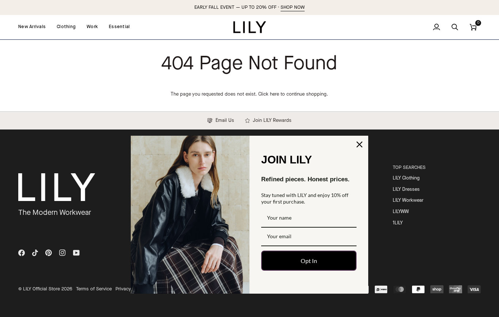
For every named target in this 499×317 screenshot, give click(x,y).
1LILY (398, 223)
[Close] (359, 144)
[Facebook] (21, 253)
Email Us (223, 120)
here (274, 94)
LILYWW (401, 211)
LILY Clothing (406, 178)
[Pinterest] (48, 253)
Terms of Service (94, 289)
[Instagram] (62, 253)
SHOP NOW (293, 7)
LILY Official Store (41, 289)
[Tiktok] (35, 253)
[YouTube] (76, 253)
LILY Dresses (406, 189)
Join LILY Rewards (271, 120)
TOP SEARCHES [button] (409, 167)
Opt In (309, 260)
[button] (66, 27)
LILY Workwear (408, 200)
